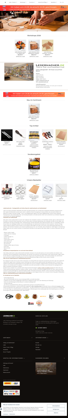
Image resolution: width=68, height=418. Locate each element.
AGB (4, 365)
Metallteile (5, 349)
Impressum (5, 414)
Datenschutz (12, 414)
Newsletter (38, 349)
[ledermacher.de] (5, 2)
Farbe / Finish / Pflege (8, 347)
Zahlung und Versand (8, 363)
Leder (32, 286)
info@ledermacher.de (44, 80)
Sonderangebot (34, 154)
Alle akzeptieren (56, 405)
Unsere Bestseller (34, 180)
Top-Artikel (34, 126)
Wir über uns (38, 345)
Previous (3, 140)
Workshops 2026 (34, 36)
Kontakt (37, 342)
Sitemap (37, 347)
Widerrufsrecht (6, 372)
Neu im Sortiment (34, 100)
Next (65, 140)
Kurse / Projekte (6, 352)
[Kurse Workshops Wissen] (46, 368)
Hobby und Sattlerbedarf (8, 342)
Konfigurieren (56, 409)
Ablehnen (56, 412)
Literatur (59, 286)
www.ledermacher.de (43, 81)
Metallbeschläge (38, 286)
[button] (62, 2)
